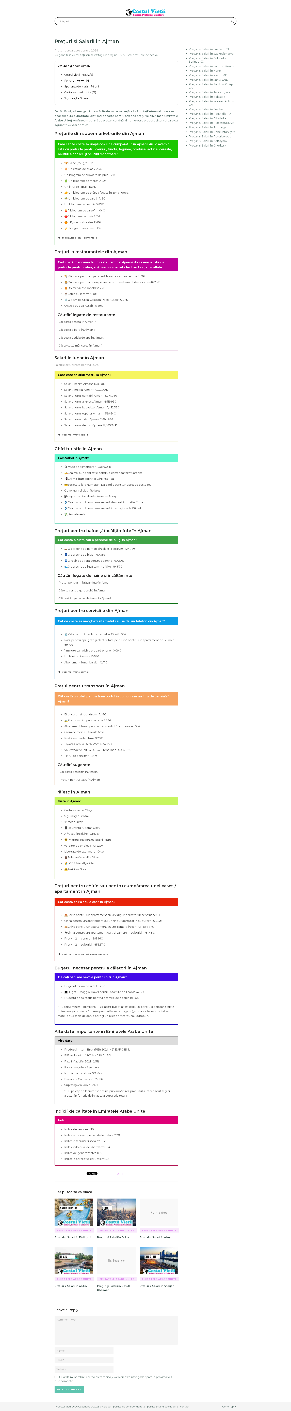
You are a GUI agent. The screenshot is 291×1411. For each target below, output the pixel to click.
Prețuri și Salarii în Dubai (113, 1237)
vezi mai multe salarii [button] (75, 434)
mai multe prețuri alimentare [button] (79, 237)
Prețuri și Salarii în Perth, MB (208, 75)
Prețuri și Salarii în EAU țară (73, 1237)
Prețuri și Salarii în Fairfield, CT (209, 49)
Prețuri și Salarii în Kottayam (208, 141)
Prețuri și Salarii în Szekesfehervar (212, 53)
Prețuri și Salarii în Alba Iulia (207, 118)
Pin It (120, 1174)
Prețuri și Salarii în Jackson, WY (209, 92)
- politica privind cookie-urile (162, 1406)
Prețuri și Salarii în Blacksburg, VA (211, 122)
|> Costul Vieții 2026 (66, 1406)
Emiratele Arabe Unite (74, 1230)
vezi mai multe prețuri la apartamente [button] (85, 954)
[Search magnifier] (232, 21)
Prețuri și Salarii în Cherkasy (207, 145)
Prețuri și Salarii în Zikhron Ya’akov (212, 66)
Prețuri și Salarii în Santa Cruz (209, 79)
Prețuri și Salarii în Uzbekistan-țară (212, 132)
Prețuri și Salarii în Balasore (207, 96)
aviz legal (105, 1406)
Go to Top (228, 1406)
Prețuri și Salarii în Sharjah (157, 1286)
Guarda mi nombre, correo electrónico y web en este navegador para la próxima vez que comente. (113, 1379)
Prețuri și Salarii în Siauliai (206, 109)
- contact (183, 1406)
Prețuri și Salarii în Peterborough (211, 136)
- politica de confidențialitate (128, 1406)
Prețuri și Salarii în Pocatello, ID (210, 113)
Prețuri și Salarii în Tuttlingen (208, 127)
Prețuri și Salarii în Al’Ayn (156, 1237)
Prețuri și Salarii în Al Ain (71, 1286)
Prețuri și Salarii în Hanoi (205, 70)
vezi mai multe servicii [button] (75, 672)
